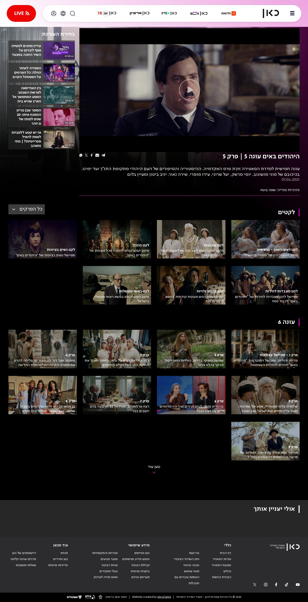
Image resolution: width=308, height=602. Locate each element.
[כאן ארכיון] (139, 13)
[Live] (21, 13)
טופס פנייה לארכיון (106, 577)
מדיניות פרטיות (58, 565)
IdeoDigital (164, 597)
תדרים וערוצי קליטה (23, 559)
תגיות (64, 553)
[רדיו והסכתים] (169, 13)
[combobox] (26, 209)
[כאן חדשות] (228, 13)
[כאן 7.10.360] (107, 13)
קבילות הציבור (140, 565)
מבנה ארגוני (191, 565)
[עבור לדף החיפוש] (72, 13)
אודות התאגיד (221, 559)
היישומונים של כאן (24, 553)
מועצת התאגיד (221, 565)
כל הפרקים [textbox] (30, 209)
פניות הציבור (109, 565)
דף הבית (225, 553)
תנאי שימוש (191, 571)
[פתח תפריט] (292, 13)
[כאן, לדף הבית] (267, 13)
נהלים (227, 571)
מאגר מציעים (109, 559)
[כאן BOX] (199, 13)
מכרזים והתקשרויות (105, 553)
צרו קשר (194, 553)
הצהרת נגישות (221, 577)
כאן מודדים (60, 559)
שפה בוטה (268, 190)
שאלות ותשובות (26, 565)
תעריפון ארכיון (140, 577)
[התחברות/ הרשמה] (53, 13)
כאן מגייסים (142, 553)
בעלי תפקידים (108, 571)
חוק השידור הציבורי (186, 559)
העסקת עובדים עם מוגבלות (186, 580)
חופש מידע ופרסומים (136, 559)
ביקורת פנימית (140, 571)
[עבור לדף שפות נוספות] (63, 13)
